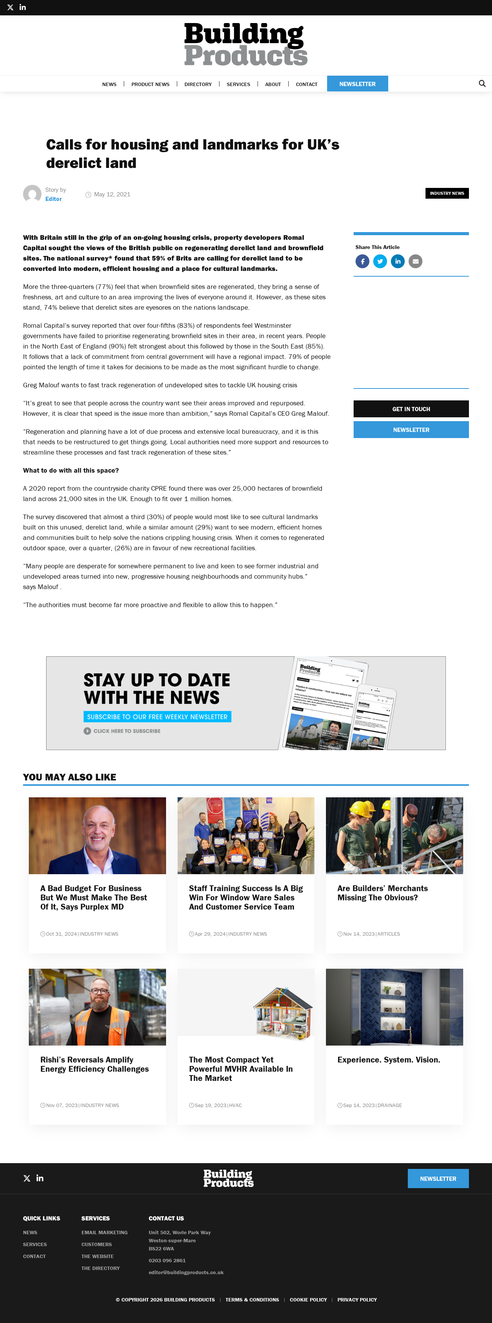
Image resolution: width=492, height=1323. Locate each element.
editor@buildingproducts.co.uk (186, 1272)
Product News (150, 84)
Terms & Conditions (252, 1299)
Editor (53, 199)
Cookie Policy (308, 1299)
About (273, 84)
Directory (198, 84)
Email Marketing (104, 1232)
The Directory (100, 1268)
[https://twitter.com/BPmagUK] (10, 7)
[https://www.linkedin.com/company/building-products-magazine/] (23, 7)
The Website (97, 1256)
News (109, 84)
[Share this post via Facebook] (362, 262)
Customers (96, 1244)
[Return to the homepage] (246, 44)
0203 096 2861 (167, 1260)
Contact (306, 84)
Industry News (447, 193)
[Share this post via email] (415, 262)
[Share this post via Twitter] (380, 262)
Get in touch (411, 409)
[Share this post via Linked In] (398, 262)
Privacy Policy (357, 1299)
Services (238, 84)
